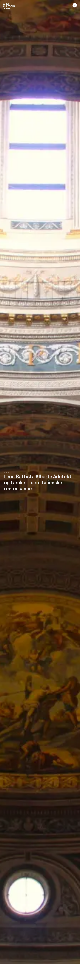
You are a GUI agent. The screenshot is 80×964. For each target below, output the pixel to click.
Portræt (6, 473)
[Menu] (74, 5)
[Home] (10, 6)
